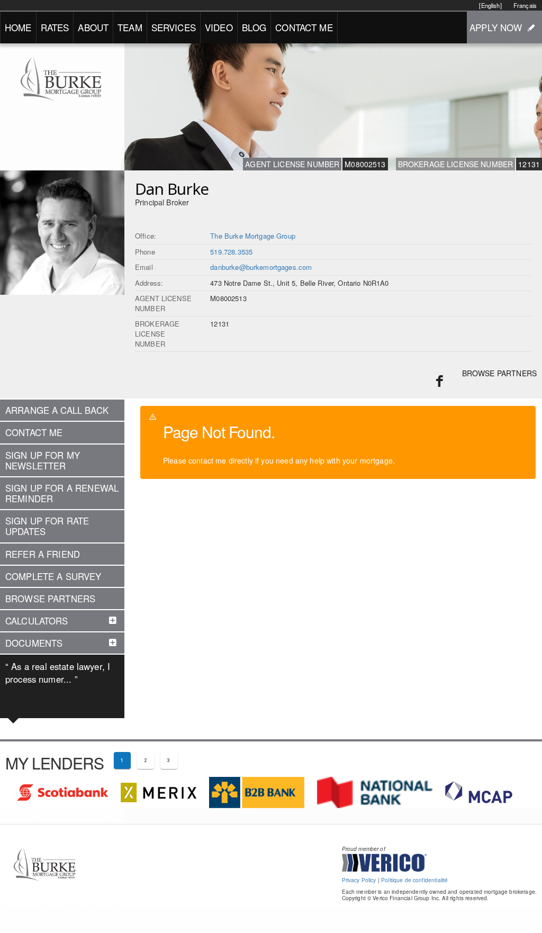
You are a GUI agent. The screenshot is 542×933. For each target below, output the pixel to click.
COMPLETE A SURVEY (53, 576)
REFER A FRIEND (42, 554)
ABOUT (93, 27)
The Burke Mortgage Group (252, 236)
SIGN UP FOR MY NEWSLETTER (42, 460)
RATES (55, 27)
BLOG (254, 27)
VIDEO (219, 27)
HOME (18, 27)
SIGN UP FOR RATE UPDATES (47, 526)
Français (525, 5)
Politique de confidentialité (414, 880)
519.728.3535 (231, 252)
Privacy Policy (359, 880)
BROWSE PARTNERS (499, 373)
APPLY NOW (495, 27)
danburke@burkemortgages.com (261, 267)
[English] (490, 5)
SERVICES (173, 27)
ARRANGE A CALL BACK (57, 410)
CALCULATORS (36, 620)
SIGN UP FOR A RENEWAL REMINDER (62, 493)
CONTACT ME (304, 27)
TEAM (130, 27)
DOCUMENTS (33, 643)
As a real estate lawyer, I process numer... (57, 672)
